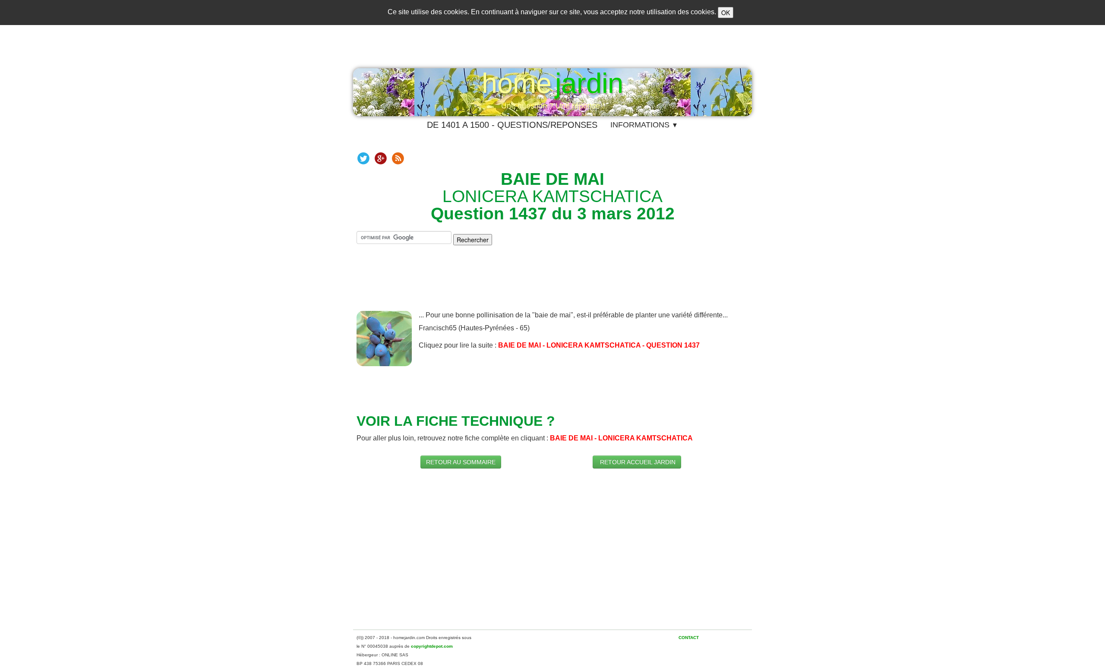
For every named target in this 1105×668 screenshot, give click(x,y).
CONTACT (689, 637)
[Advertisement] (552, 285)
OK (725, 12)
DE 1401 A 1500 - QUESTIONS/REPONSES (512, 125)
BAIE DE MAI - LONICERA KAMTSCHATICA (621, 438)
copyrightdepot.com (432, 646)
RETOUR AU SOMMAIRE (461, 462)
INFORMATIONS (644, 124)
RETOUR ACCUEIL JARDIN (637, 462)
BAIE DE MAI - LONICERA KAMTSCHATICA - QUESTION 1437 (599, 345)
